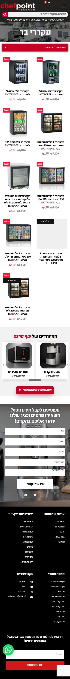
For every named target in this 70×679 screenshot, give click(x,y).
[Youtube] (35, 495)
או (20, 20)
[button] (63, 6)
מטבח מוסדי (56, 574)
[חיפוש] (5, 14)
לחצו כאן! (12, 20)
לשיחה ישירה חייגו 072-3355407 (44, 20)
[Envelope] (26, 495)
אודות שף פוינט (54, 514)
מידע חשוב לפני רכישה (55, 47)
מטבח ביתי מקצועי (20, 514)
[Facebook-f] (44, 495)
